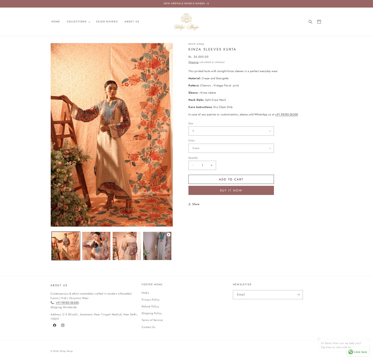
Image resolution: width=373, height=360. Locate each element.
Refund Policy (150, 306)
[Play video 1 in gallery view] (157, 246)
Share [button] (196, 204)
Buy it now (231, 190)
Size (190, 123)
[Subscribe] (298, 294)
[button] (78, 22)
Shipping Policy (152, 313)
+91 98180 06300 (286, 114)
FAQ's (145, 293)
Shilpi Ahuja (66, 351)
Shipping (193, 62)
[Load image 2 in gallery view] (96, 246)
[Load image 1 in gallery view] (65, 246)
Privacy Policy (150, 300)
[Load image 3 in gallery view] (126, 246)
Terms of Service (152, 320)
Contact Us (148, 327)
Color (191, 140)
